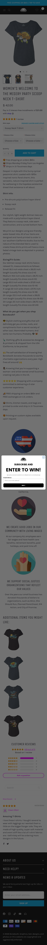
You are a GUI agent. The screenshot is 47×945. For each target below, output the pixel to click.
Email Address (7, 477)
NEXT (23, 485)
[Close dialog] (43, 457)
